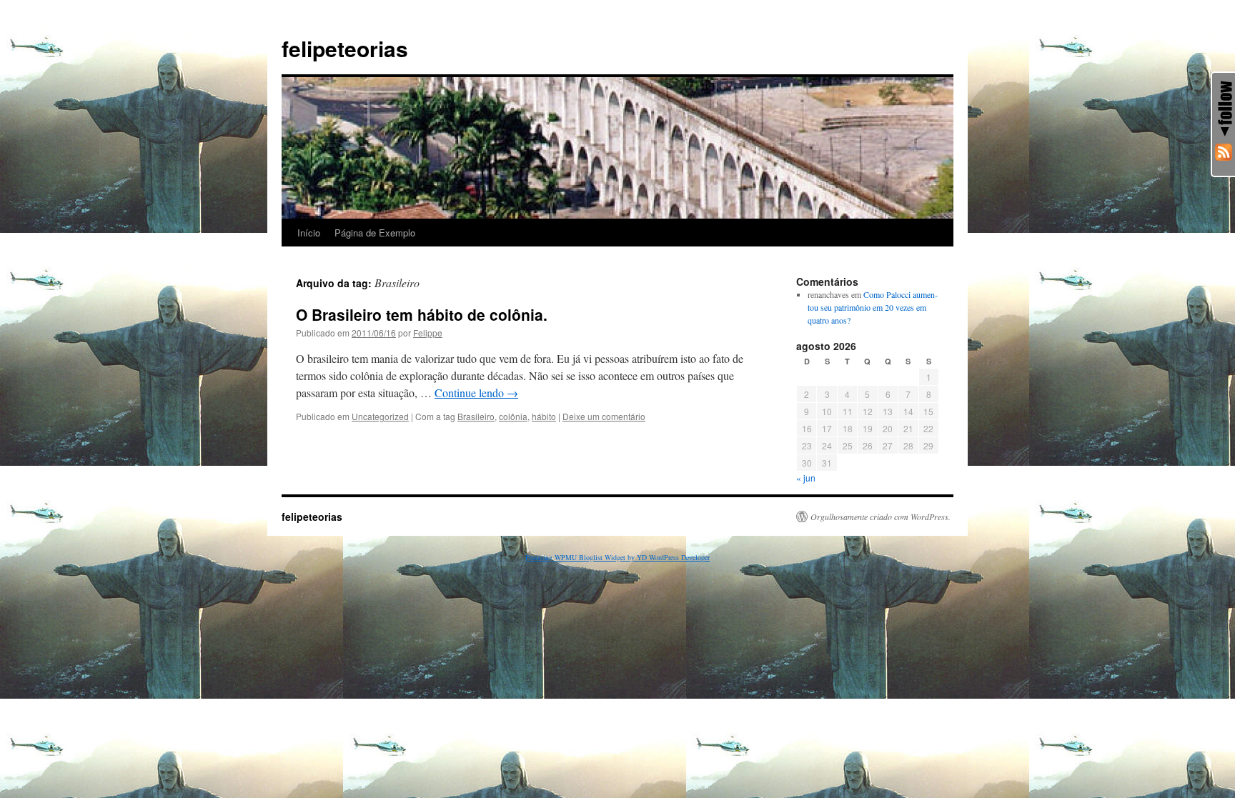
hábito (544, 416)
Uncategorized (380, 416)
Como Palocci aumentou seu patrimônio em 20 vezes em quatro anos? (873, 307)
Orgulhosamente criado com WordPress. (880, 516)
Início (308, 232)
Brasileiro (476, 416)
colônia (513, 416)
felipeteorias (345, 48)
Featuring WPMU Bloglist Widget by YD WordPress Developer (617, 557)
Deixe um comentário (603, 416)
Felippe (427, 332)
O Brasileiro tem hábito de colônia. (421, 314)
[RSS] (1223, 152)
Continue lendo (476, 392)
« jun (805, 478)
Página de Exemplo (374, 232)
